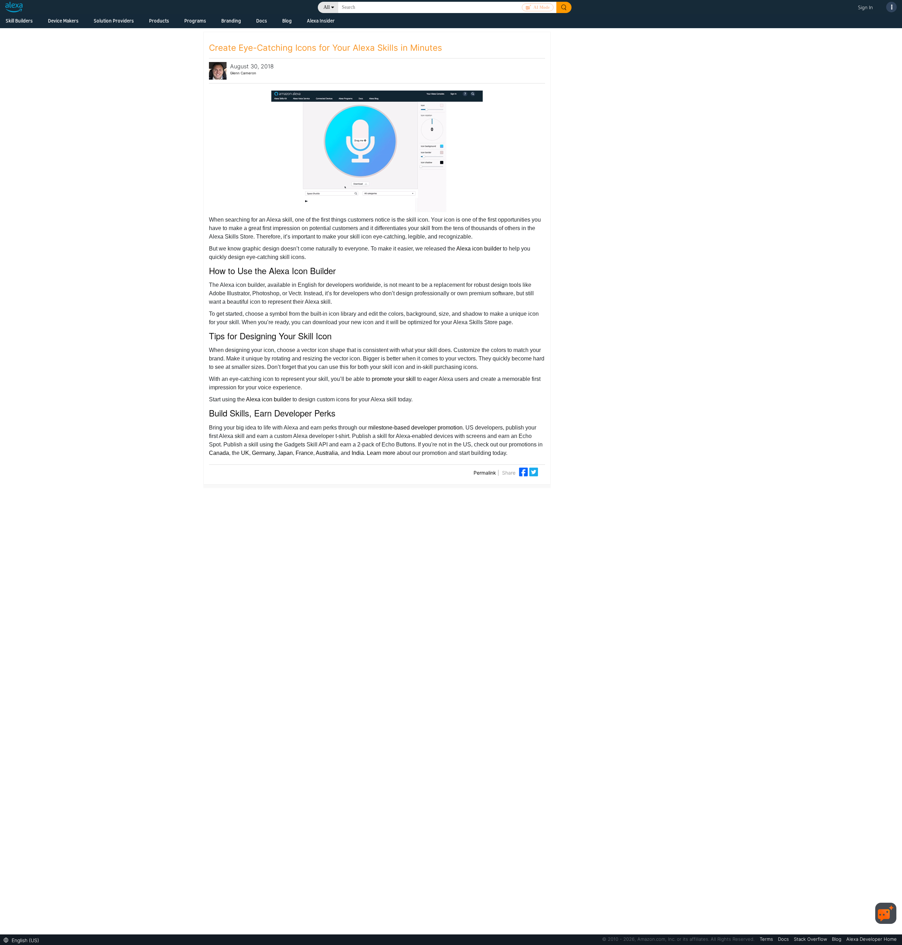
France (304, 453)
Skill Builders (19, 21)
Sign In (865, 7)
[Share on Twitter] (533, 471)
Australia (327, 453)
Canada (219, 453)
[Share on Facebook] (524, 471)
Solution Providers (114, 21)
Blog (287, 21)
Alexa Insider (321, 21)
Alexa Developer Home (871, 939)
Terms (767, 939)
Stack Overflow (811, 939)
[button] (23, 940)
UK (245, 453)
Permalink (485, 473)
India (358, 453)
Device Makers (63, 21)
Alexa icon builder (478, 249)
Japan (285, 453)
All (326, 7)
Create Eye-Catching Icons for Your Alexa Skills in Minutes (325, 48)
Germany (263, 453)
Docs (261, 21)
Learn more (381, 453)
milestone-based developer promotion (415, 428)
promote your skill (394, 379)
